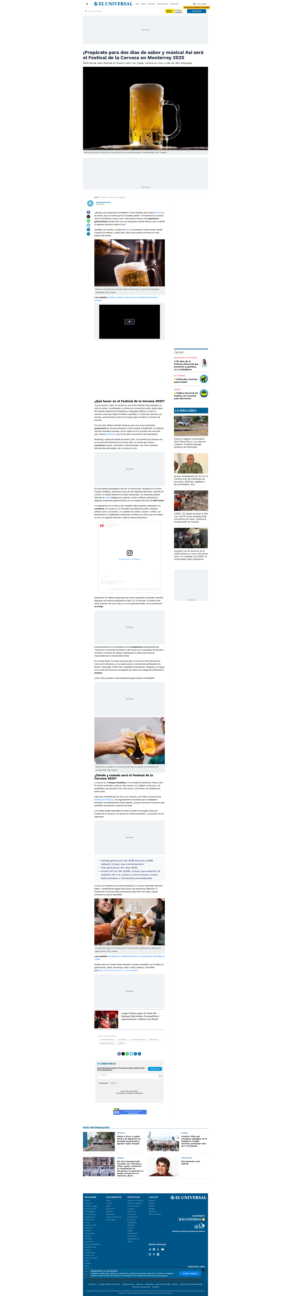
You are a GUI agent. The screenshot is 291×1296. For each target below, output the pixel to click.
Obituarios (131, 1211)
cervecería (122, 1039)
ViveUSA (130, 1228)
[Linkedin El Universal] (158, 1254)
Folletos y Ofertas (134, 1203)
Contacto (155, 1287)
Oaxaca (152, 1203)
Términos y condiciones (141, 1287)
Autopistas (110, 1214)
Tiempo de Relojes (113, 1217)
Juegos (130, 1230)
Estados (88, 1230)
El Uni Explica (90, 1214)
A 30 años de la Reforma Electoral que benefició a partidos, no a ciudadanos (186, 365)
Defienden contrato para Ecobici (186, 380)
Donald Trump (90, 1225)
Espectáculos (90, 1247)
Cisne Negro (111, 1220)
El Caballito (180, 375)
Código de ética (128, 1284)
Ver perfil (100, 204)
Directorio (92, 1284)
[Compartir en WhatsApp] (88, 221)
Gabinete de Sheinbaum (90, 1218)
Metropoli (89, 1228)
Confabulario (90, 1252)
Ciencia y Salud (91, 1258)
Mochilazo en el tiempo (185, 357)
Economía (89, 1241)
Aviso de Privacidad (162, 1284)
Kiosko (177, 389)
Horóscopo (131, 1236)
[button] (196, 11)
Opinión (179, 352)
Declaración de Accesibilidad (191, 1284)
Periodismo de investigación (90, 1210)
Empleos (131, 1209)
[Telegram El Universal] (150, 1249)
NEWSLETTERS (162, 4)
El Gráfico (131, 1220)
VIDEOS (143, 4)
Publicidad (149, 1284)
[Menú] (87, 4)
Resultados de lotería (133, 1240)
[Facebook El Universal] (154, 1249)
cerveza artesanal (106, 1039)
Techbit (88, 1263)
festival (121, 1043)
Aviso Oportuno (133, 1206)
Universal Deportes (92, 1244)
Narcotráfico (90, 1233)
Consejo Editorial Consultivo (109, 1284)
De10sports (132, 1222)
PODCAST (151, 4)
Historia (175, 1284)
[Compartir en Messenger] (88, 225)
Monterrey (154, 1039)
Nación (87, 1200)
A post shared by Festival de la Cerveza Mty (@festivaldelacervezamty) (135, 589)
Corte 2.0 (88, 1203)
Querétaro (153, 1211)
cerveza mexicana (138, 1039)
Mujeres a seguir (91, 1206)
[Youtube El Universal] (162, 1249)
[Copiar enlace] (88, 229)
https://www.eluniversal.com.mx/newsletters (118, 970)
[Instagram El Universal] (150, 1254)
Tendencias (89, 1255)
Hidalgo (152, 1209)
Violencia (139, 1284)
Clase (108, 1200)
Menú (96, 197)
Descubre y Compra (135, 1200)
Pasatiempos (132, 1233)
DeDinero (131, 1225)
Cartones (88, 1239)
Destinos (109, 1211)
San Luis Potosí (155, 1214)
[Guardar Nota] (88, 234)
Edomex (152, 1200)
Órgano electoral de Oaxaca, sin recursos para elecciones (186, 396)
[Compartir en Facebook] (88, 212)
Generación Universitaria (132, 1215)
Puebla (151, 1206)
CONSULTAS (173, 4)
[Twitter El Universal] (158, 1249)
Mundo (87, 1222)
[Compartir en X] (88, 216)
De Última (110, 1209)
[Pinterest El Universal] (154, 1254)
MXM (137, 4)
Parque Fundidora (106, 1043)
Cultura (88, 1250)
